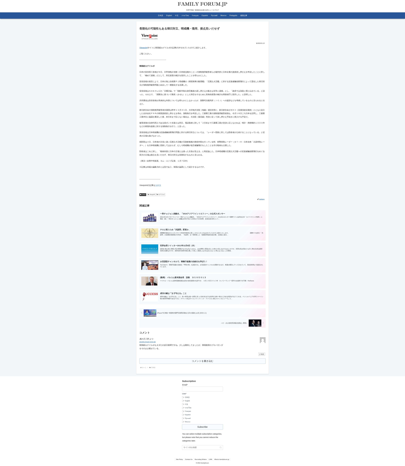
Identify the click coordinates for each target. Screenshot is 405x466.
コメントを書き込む (202, 361)
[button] (221, 447)
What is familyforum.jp (221, 459)
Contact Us (188, 459)
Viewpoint (143, 48)
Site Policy (179, 459)
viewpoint (152, 194)
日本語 (144, 194)
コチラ (158, 185)
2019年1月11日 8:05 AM (147, 342)
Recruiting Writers (201, 459)
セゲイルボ (161, 194)
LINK (210, 459)
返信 (262, 354)
